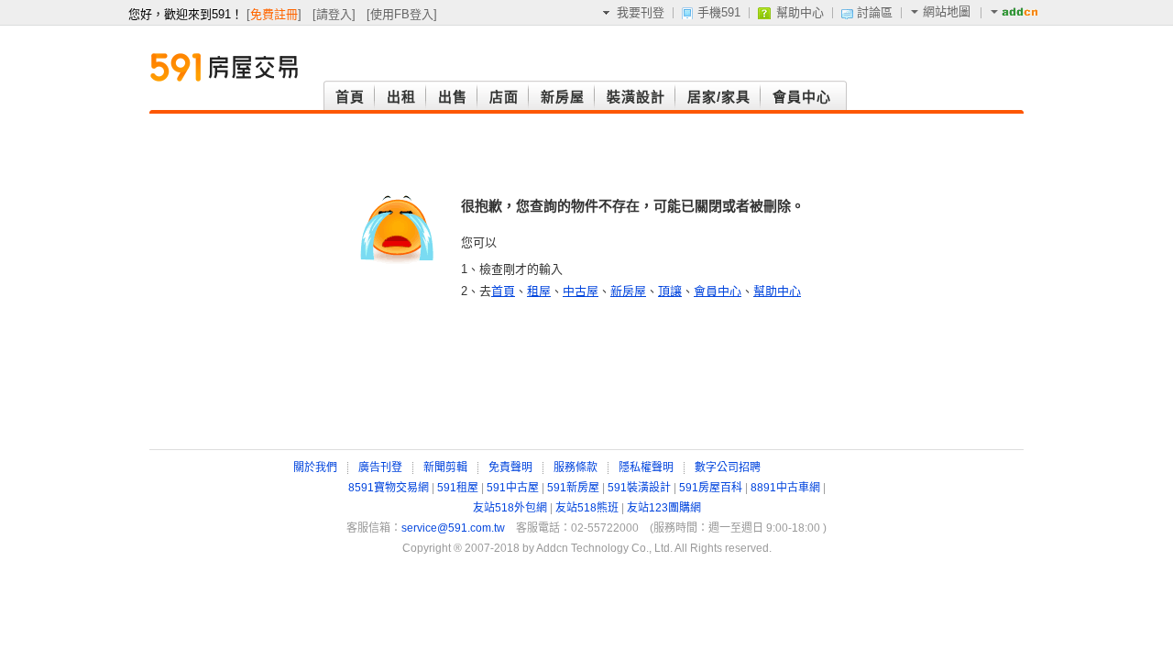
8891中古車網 (785, 487)
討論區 (875, 12)
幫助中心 (800, 12)
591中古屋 (513, 487)
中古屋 (580, 291)
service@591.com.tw (453, 528)
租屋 (539, 291)
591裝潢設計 (639, 487)
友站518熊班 (587, 507)
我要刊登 (640, 12)
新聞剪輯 (445, 467)
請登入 (334, 14)
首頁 (503, 291)
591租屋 (457, 487)
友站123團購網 (664, 507)
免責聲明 (510, 467)
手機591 (718, 12)
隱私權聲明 (646, 467)
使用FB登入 (401, 14)
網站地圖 (946, 11)
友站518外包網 (510, 507)
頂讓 (670, 291)
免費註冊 (274, 14)
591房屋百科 (710, 487)
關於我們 (315, 467)
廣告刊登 (380, 467)
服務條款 (575, 467)
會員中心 (717, 291)
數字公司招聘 (728, 467)
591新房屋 (573, 487)
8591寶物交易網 (388, 487)
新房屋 (628, 291)
